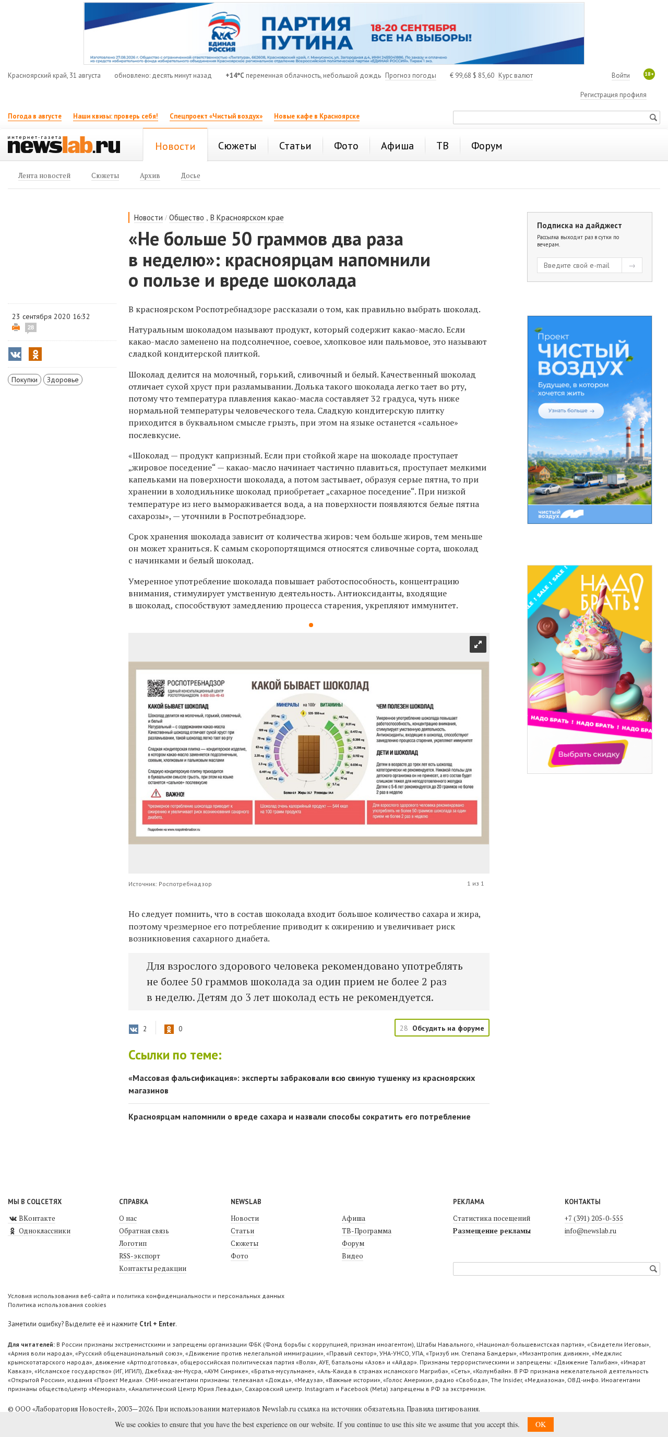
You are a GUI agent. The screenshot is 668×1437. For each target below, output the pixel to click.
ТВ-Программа (366, 1230)
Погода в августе (35, 116)
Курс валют (515, 75)
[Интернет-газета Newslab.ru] (69, 145)
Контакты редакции (152, 1268)
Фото (239, 1256)
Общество (186, 217)
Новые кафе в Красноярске (317, 116)
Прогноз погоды (410, 75)
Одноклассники (43, 1230)
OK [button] (540, 1424)
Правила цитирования (443, 1409)
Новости (148, 217)
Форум (353, 1243)
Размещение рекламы (492, 1230)
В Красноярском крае (247, 217)
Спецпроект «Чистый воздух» (216, 116)
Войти (621, 75)
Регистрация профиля (613, 94)
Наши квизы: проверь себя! (115, 116)
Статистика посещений (491, 1218)
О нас (128, 1218)
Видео (352, 1256)
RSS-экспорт (139, 1256)
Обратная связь (144, 1230)
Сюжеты (244, 1243)
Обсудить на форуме (448, 1028)
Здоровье (63, 379)
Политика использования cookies (57, 1305)
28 (31, 327)
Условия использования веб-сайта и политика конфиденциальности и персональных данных (146, 1296)
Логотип (133, 1243)
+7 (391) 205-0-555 (594, 1218)
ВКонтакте (36, 1218)
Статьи (242, 1230)
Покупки (24, 379)
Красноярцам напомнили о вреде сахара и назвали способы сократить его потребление (299, 1116)
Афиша (353, 1218)
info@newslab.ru (590, 1230)
